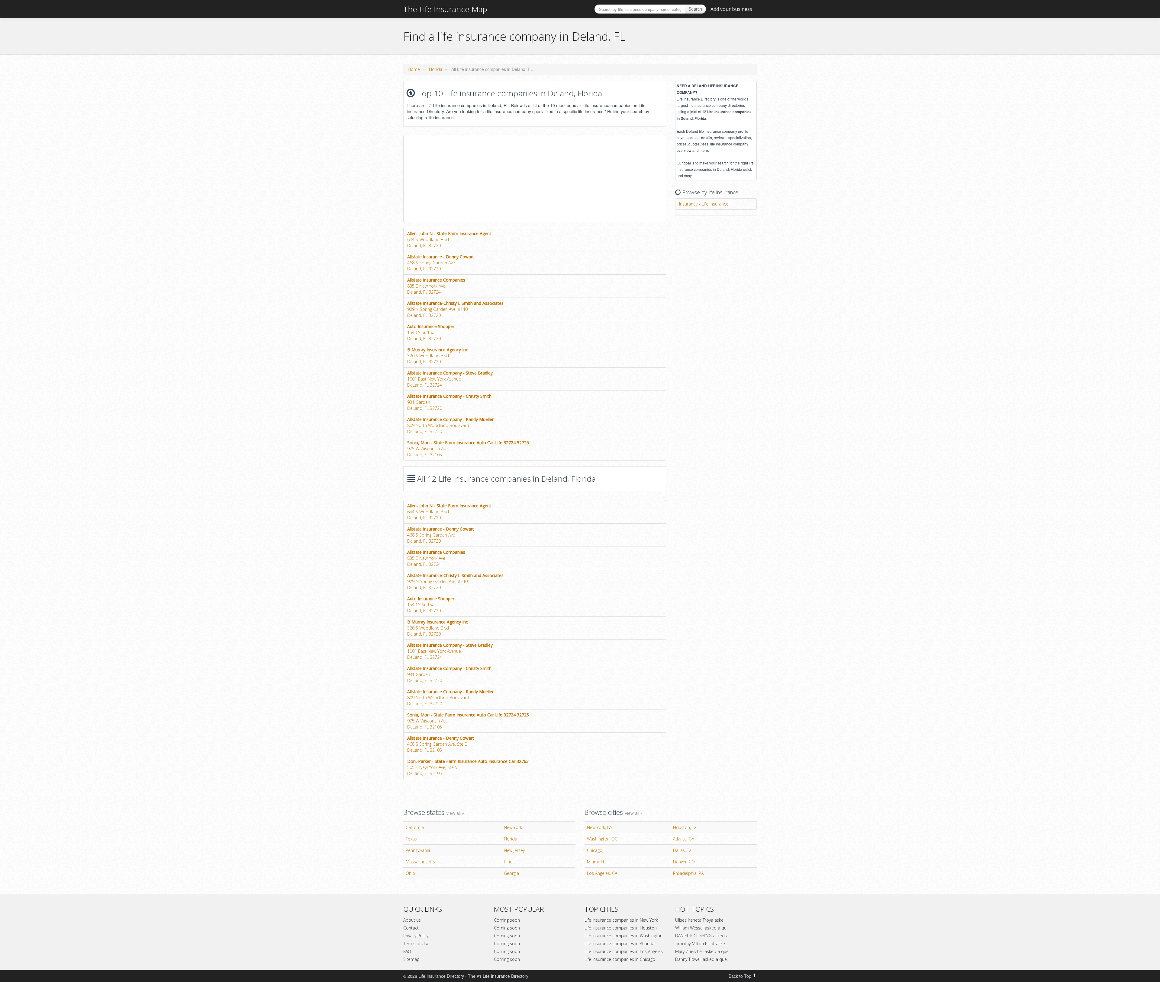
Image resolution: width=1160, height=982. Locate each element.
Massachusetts (420, 862)
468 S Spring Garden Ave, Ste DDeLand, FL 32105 (440, 744)
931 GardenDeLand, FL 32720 (449, 402)
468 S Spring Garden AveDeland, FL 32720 (440, 263)
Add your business (731, 9)
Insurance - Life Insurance (703, 204)
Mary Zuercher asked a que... (703, 951)
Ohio (410, 873)
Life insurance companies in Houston (621, 928)
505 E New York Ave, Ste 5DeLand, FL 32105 (468, 767)
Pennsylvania (418, 850)
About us (412, 920)
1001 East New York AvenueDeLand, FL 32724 (450, 379)
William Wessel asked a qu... (702, 928)
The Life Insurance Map (445, 9)
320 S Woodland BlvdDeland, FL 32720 (437, 356)
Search (695, 9)
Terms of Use (416, 943)
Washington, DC (602, 839)
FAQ (407, 951)
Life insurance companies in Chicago (620, 959)
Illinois (510, 862)
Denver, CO (684, 862)
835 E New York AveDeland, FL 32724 (436, 286)
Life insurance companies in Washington (623, 936)
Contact (411, 928)
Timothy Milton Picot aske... (701, 943)
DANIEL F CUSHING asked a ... (703, 936)
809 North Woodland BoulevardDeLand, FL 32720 (450, 425)
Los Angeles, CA (602, 873)
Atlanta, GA (683, 839)
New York (513, 827)
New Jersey (514, 850)
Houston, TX (685, 827)
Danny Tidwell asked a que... (702, 959)
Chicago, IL (597, 850)
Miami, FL (596, 862)
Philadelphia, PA (688, 873)
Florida (435, 69)
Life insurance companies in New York (621, 920)
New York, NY (599, 827)
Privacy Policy (415, 936)
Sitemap (411, 959)
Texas (411, 839)
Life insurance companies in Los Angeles (624, 951)
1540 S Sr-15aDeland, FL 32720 (430, 332)
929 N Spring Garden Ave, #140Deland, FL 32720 (455, 309)
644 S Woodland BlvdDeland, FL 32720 (449, 239)
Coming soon (507, 920)
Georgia (511, 873)
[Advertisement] (454, 178)
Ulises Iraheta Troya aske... (700, 920)
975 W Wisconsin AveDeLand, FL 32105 (468, 449)
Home (414, 69)
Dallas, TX (682, 850)
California (415, 827)
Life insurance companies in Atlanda (620, 943)
